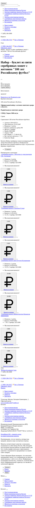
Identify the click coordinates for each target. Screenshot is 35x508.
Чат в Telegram (19, 40)
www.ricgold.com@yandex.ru (10, 403)
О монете (8, 149)
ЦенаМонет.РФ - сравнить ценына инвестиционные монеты (11, 435)
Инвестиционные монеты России (15, 10)
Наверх (3, 388)
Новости (7, 28)
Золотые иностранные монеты (14, 17)
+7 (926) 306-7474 (6, 40)
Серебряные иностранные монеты (15, 19)
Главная (7, 54)
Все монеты (8, 22)
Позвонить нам (15, 97)
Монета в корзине (8, 184)
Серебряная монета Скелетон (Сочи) (12, 208)
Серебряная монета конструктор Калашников (15, 260)
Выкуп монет (8, 25)
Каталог (3, 3)
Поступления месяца (11, 8)
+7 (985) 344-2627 (6, 46)
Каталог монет (9, 56)
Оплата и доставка (10, 27)
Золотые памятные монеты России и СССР (18, 12)
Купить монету (5, 87)
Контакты (7, 30)
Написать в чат (6, 97)
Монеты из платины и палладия (14, 20)
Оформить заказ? (6, 48)
